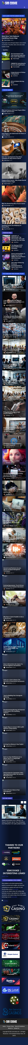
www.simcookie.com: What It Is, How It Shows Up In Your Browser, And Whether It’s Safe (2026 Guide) (13, 286)
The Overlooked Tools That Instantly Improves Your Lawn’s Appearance (6, 56)
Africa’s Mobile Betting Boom (6, 83)
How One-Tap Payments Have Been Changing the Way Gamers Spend (14, 147)
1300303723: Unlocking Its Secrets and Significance (6, 65)
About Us (10, 1028)
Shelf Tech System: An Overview (14, 331)
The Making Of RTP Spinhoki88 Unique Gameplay (6, 248)
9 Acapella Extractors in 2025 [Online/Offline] (11, 412)
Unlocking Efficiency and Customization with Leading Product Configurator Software (12, 506)
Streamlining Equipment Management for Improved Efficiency (11, 522)
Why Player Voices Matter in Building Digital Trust (14, 554)
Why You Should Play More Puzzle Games (14, 194)
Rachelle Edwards (9, 525)
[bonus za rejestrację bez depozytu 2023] (11, 936)
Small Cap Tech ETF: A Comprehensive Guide (9, 365)
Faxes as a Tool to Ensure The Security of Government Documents (13, 680)
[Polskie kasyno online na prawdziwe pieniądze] (11, 963)
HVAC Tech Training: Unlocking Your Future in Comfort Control (13, 349)
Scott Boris (15, 75)
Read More (5, 50)
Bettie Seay (6, 160)
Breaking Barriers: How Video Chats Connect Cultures (13, 428)
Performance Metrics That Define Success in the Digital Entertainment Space (13, 475)
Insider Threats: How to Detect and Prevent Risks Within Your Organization (13, 648)
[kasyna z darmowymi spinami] (11, 945)
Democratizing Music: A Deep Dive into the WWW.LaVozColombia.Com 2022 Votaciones (6, 257)
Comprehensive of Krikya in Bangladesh (6, 74)
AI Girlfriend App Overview (14, 457)
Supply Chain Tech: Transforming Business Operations (12, 381)
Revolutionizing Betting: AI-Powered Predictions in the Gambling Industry (14, 711)
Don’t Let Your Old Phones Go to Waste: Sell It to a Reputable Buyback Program (12, 758)
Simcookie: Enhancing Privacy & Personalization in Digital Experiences (6, 266)
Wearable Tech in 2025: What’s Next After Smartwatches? (13, 601)
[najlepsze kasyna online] (11, 918)
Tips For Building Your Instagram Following (12, 696)
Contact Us (16, 1028)
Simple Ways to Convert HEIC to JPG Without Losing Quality (13, 727)
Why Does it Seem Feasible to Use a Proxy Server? (13, 617)
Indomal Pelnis (9, 557)
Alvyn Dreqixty (7, 40)
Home (4, 1026)
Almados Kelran (7, 113)
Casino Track (5, 876)
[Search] (24, 7)
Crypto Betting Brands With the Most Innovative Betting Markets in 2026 (13, 302)
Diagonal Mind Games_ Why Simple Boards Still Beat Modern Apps (14, 170)
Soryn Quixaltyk (16, 66)
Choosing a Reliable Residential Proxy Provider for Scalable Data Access (12, 317)
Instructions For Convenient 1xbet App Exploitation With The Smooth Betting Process (13, 774)
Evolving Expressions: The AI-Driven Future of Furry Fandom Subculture (13, 586)
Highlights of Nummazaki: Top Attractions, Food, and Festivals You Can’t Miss (6, 239)
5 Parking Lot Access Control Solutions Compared (11, 444)
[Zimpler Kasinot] (11, 954)
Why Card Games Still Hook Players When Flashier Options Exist (14, 100)
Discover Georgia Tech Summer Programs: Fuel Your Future (12, 397)
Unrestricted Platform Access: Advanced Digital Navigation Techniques (12, 569)
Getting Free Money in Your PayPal (14, 740)
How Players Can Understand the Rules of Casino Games (14, 124)
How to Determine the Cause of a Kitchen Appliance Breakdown (13, 664)
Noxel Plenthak (7, 205)
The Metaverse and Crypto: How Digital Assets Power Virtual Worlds (13, 633)
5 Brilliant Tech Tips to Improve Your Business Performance (14, 538)
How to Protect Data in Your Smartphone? (11, 790)
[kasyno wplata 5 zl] (11, 927)
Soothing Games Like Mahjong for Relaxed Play (14, 216)
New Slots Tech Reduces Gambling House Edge (14, 26)
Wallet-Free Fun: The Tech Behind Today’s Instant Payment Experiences (13, 491)
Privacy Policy (10, 1026)
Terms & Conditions (20, 1026)
